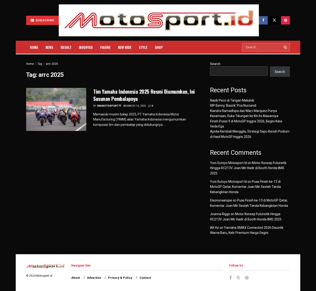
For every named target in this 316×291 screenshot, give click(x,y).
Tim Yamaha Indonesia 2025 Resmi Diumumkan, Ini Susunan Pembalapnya (144, 95)
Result (66, 47)
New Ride (124, 47)
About (75, 277)
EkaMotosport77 (109, 105)
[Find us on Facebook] (263, 20)
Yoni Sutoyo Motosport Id (228, 163)
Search (215, 64)
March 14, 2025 (136, 105)
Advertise (94, 277)
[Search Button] (286, 47)
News (49, 47)
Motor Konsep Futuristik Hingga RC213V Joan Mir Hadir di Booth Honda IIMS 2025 (248, 168)
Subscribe (44, 20)
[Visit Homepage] (159, 20)
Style (143, 47)
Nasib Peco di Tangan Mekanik (232, 100)
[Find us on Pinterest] (285, 20)
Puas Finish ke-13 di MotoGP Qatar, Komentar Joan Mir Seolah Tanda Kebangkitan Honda (245, 187)
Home (34, 47)
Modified (86, 47)
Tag (39, 63)
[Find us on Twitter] (274, 20)
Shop (159, 47)
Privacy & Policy (120, 277)
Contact (145, 277)
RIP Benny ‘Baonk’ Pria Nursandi (233, 105)
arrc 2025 (52, 63)
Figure (105, 47)
